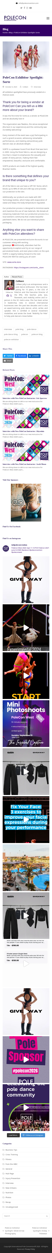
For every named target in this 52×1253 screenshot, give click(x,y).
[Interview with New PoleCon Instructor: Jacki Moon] (26, 450)
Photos (8, 1197)
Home (5, 32)
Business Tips (11, 1150)
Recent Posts (17, 277)
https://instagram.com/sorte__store (29, 267)
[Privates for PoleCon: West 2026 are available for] (26, 963)
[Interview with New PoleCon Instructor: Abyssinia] (26, 418)
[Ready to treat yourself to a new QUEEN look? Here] (26, 579)
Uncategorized (12, 1207)
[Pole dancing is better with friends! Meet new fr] (26, 675)
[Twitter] (10, 295)
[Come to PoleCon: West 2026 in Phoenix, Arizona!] (26, 1107)
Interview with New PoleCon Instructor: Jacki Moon (24, 464)
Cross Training (12, 1154)
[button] (48, 18)
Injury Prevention (13, 1178)
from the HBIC (12, 1164)
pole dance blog (11, 334)
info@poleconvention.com (28, 3)
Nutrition (9, 1192)
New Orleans (11, 1188)
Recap (8, 1202)
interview (8, 329)
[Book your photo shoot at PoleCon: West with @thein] (26, 723)
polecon (24, 334)
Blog (10, 32)
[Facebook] (7, 295)
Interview (37, 87)
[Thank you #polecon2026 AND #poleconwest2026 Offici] (26, 1059)
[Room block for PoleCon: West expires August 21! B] (26, 867)
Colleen (25, 87)
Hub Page (10, 1173)
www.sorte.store (14, 262)
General (9, 1169)
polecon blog (37, 334)
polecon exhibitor (11, 339)
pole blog (19, 329)
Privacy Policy (30, 1249)
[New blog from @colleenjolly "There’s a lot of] (26, 819)
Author (6, 277)
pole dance (31, 329)
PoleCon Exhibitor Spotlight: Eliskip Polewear (38, 1231)
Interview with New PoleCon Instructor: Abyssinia (23, 431)
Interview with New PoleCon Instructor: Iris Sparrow (25, 398)
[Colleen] (9, 289)
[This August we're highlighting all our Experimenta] (26, 627)
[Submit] (47, 1216)
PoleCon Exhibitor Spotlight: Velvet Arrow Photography (13, 1231)
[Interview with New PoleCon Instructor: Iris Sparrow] (26, 385)
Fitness (8, 1159)
